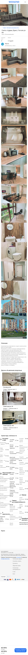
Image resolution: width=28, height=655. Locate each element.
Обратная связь (17, 565)
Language (3, 576)
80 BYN (4, 648)
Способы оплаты (17, 561)
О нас (14, 571)
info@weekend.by (5, 559)
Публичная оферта (17, 559)
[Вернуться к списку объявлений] (2, 28)
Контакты (15, 563)
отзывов (18, 557)
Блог (14, 574)
